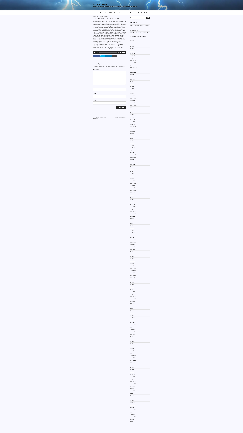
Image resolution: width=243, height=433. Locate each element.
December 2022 (133, 126)
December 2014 (133, 353)
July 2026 (131, 43)
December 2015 (133, 324)
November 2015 (133, 327)
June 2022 (132, 140)
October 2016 (132, 301)
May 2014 (132, 369)
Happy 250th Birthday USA (135, 30)
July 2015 (131, 336)
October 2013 (132, 386)
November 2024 (133, 72)
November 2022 (133, 128)
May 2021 (132, 171)
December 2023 (133, 98)
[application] (109, 52)
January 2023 (132, 124)
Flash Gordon (107, 16)
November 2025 (133, 62)
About (145, 12)
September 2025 (133, 67)
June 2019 (132, 225)
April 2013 (132, 400)
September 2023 (133, 105)
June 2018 (132, 253)
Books (126, 12)
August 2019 (132, 220)
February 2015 (132, 348)
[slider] (123, 52)
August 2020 (132, 192)
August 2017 (132, 277)
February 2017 (132, 291)
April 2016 (132, 315)
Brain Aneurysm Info (102, 12)
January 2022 (132, 152)
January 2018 (132, 265)
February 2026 (132, 55)
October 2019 (132, 216)
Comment (96, 69)
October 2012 (132, 414)
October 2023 (132, 102)
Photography (133, 12)
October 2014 (132, 357)
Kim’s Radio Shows (113, 12)
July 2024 (131, 81)
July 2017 (131, 279)
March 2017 (132, 289)
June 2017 (132, 282)
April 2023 (132, 117)
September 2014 (133, 360)
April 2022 (132, 145)
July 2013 (131, 393)
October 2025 (132, 65)
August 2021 (132, 164)
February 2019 (132, 235)
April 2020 (132, 202)
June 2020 (132, 197)
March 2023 (132, 119)
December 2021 (133, 154)
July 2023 (131, 109)
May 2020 (132, 199)
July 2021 (131, 166)
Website (95, 100)
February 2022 (132, 150)
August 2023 (132, 107)
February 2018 (132, 263)
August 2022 (132, 135)
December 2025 (133, 60)
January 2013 (132, 407)
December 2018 (133, 239)
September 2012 (133, 416)
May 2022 (132, 143)
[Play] (94, 52)
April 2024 (132, 88)
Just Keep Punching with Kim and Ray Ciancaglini (139, 25)
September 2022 (133, 133)
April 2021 (132, 173)
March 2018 (132, 261)
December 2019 (133, 211)
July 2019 (131, 223)
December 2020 (133, 183)
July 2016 (131, 308)
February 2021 (132, 178)
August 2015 (132, 334)
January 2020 (132, 209)
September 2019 (133, 218)
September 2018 (133, 246)
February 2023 (132, 121)
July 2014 (131, 364)
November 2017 (133, 270)
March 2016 (132, 317)
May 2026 (132, 48)
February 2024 (132, 93)
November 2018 (133, 242)
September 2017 (133, 275)
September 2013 (133, 388)
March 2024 (132, 91)
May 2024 (132, 86)
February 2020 (133, 206)
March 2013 (132, 402)
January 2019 (132, 237)
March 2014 (132, 374)
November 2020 (133, 185)
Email (94, 93)
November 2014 (133, 355)
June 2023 (132, 112)
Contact (140, 12)
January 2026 (132, 58)
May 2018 (132, 256)
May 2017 (132, 284)
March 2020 (132, 204)
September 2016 (133, 303)
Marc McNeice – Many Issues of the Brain (138, 36)
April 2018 (132, 258)
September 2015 (133, 331)
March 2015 (132, 346)
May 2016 (132, 312)
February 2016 (132, 320)
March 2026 (132, 53)
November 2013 (133, 383)
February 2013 (132, 405)
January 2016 (132, 322)
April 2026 (132, 51)
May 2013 (132, 397)
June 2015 (132, 338)
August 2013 (132, 390)
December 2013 (133, 381)
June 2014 (132, 367)
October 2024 (132, 74)
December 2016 (133, 296)
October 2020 (132, 187)
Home (94, 12)
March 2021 (132, 176)
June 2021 (132, 169)
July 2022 (131, 138)
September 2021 (133, 161)
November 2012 (133, 412)
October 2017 (132, 272)
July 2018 (131, 251)
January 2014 (132, 379)
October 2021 (132, 159)
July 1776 (131, 421)
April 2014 (132, 372)
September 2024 (133, 76)
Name (94, 87)
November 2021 (133, 157)
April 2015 (132, 343)
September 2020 (133, 190)
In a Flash (100, 4)
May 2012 (132, 419)
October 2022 (132, 131)
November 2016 (133, 298)
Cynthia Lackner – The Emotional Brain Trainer (139, 27)
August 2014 (132, 362)
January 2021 (132, 180)
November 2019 (133, 213)
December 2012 (133, 409)
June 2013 (132, 395)
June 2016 (132, 310)
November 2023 (133, 100)
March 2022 (132, 147)
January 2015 (132, 350)
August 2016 (132, 305)
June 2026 (132, 46)
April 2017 (132, 287)
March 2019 (132, 232)
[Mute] (121, 52)
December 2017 (133, 268)
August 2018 (132, 249)
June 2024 (132, 84)
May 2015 (132, 341)
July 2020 (132, 195)
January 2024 (132, 95)
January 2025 (132, 69)
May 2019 (132, 228)
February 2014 (132, 376)
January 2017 (132, 294)
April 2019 (132, 230)
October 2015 (132, 329)
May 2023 (132, 114)
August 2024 (132, 79)
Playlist (120, 12)
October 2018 (132, 244)
